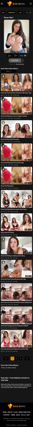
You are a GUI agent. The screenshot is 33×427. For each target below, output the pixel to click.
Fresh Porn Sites (24, 412)
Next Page (27, 358)
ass (3, 12)
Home (5, 412)
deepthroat (11, 12)
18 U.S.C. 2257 (25, 415)
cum (20, 12)
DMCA (18, 415)
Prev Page (6, 358)
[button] (28, 12)
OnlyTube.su (13, 425)
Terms (13, 415)
